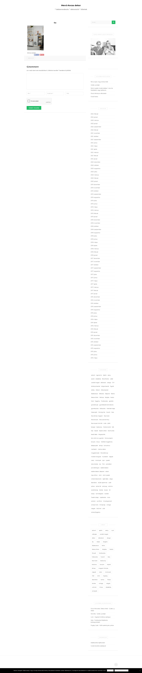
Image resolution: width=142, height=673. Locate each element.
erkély (93, 390)
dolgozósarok (105, 386)
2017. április (94, 284)
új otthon (99, 501)
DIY (113, 382)
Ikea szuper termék (96, 423)
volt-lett (94, 587)
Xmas (101, 587)
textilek (106, 493)
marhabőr (94, 449)
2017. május (94, 281)
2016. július (94, 313)
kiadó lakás (94, 434)
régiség (105, 576)
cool (112, 530)
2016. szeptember (96, 306)
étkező (98, 390)
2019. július (94, 200)
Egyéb (112, 386)
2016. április (94, 322)
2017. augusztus (95, 271)
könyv (98, 442)
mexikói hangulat (96, 456)
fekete (113, 393)
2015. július (94, 351)
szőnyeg (104, 486)
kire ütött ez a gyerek (97, 438)
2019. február (94, 213)
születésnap (94, 490)
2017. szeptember (96, 268)
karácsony (99, 427)
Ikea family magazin (97, 416)
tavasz (106, 490)
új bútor (93, 501)
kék (113, 427)
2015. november (95, 338)
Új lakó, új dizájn (95, 85)
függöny (97, 401)
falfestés (101, 393)
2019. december (95, 184)
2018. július (94, 236)
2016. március (94, 326)
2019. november (95, 187)
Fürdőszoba (104, 401)
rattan (107, 471)
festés (112, 397)
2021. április (94, 149)
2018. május (94, 242)
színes (93, 486)
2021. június (94, 143)
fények (94, 553)
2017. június (94, 277)
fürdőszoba (102, 553)
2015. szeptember (96, 345)
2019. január (94, 216)
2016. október (94, 303)
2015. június (94, 354)
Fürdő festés (94, 96)
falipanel (107, 393)
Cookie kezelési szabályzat (98, 646)
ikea (109, 557)
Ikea (112, 412)
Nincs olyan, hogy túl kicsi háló (99, 82)
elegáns (105, 542)
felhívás (102, 397)
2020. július (94, 171)
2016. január (94, 332)
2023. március (95, 120)
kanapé (93, 427)
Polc (103, 464)
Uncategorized (107, 501)
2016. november (95, 300)
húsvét (108, 412)
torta (108, 497)
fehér (103, 545)
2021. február (94, 155)
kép (92, 430)
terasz (93, 493)
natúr (92, 460)
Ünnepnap (102, 505)
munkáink (105, 456)
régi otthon (94, 475)
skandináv (94, 482)
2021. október (94, 136)
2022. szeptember (96, 127)
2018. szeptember (96, 229)
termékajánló (99, 493)
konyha (93, 442)
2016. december (95, 297)
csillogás (94, 534)
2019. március (95, 210)
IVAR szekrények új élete (106, 625)
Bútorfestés (105, 379)
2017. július (94, 274)
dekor (93, 538)
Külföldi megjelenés (106, 442)
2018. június (94, 239)
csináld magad (95, 382)
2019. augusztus (95, 197)
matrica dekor (102, 449)
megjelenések (95, 453)
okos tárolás (94, 464)
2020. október (95, 165)
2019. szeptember (96, 194)
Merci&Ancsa (104, 453)
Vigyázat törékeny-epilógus (102, 617)
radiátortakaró (104, 468)
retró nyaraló (106, 475)
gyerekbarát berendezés (106, 405)
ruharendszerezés (96, 479)
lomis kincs (107, 445)
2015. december (95, 335)
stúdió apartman (102, 482)
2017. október (94, 265)
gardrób (111, 401)
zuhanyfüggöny (95, 512)
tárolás (101, 490)
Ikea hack (106, 416)
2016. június (94, 316)
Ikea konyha (94, 419)
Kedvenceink (107, 427)
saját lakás (105, 479)
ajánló (100, 530)
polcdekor (109, 464)
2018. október (95, 226)
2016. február (94, 329)
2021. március (94, 152)
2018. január (94, 255)
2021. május (94, 146)
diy (93, 542)
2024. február (94, 114)
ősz (100, 464)
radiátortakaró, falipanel (97, 471)
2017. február (94, 290)
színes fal (98, 486)
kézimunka (111, 430)
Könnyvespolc (109, 438)
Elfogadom (110, 670)
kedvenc (94, 564)
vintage (108, 505)
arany (109, 375)
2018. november (95, 223)
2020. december (95, 162)
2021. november (95, 133)
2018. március (95, 248)
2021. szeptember (96, 139)
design (109, 382)
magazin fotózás (103, 568)
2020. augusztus (95, 168)
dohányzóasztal (95, 386)
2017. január (94, 293)
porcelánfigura (95, 468)
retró (100, 475)
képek (96, 430)
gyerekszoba (95, 408)
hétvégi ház (101, 412)
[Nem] (140, 670)
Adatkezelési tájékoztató (98, 642)
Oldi (93, 576)
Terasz (109, 579)
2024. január (94, 117)
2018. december (95, 220)
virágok (93, 508)
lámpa (101, 445)
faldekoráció (94, 393)
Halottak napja (111, 408)
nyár (103, 460)
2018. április (94, 245)
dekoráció (103, 382)
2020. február (94, 178)
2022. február (94, 130)
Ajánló (104, 375)
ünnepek (94, 591)
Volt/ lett (98, 508)
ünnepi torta (94, 505)
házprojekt (94, 412)
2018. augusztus (95, 232)
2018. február (94, 252)
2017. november (95, 261)
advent (93, 375)
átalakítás (98, 379)
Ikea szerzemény (104, 419)
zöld (103, 508)
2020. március (95, 175)
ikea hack (94, 560)
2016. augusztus (95, 309)
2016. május (94, 319)
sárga (111, 479)
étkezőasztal (104, 390)
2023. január (94, 123)
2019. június (94, 204)
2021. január (94, 159)
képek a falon (103, 430)
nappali (111, 456)
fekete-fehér (94, 397)
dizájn (98, 542)
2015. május (94, 358)
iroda (105, 423)
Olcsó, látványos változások (98, 93)
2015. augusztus (95, 348)
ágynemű (99, 375)
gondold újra (94, 405)
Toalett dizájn (95, 497)
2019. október (95, 191)
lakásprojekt (94, 445)
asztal (92, 379)
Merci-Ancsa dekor (71, 5)
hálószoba (102, 408)
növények (98, 460)
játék (108, 423)
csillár (111, 379)
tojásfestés (103, 497)
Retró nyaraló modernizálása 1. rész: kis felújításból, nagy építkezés (102, 89)
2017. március (94, 287)
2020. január (94, 181)
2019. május (94, 207)
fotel (92, 401)
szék (110, 482)
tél (109, 490)
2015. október (94, 342)
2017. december (95, 258)
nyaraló (108, 460)
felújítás (107, 397)
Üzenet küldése (34, 108)
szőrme (110, 486)
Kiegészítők (101, 434)
